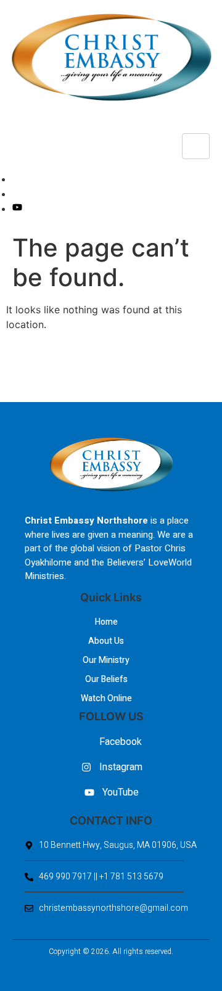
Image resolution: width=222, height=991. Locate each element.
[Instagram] (16, 193)
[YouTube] (17, 208)
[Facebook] (16, 179)
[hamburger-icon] (196, 146)
